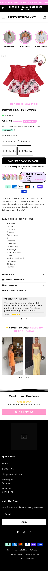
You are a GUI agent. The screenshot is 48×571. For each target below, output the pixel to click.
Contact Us (8, 469)
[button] (3, 17)
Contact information (25, 558)
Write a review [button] (24, 411)
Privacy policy (17, 554)
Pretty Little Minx (20, 550)
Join (24, 522)
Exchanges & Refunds (8, 481)
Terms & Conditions (7, 490)
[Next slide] (43, 358)
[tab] (21, 319)
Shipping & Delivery (12, 474)
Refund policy (35, 550)
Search (5, 463)
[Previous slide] (5, 358)
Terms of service (32, 554)
